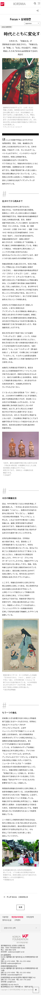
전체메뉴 (39, 3)
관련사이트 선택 (10, 928)
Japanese (28, 23)
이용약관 (5, 917)
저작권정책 (30, 917)
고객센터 (17, 920)
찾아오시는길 (6, 920)
